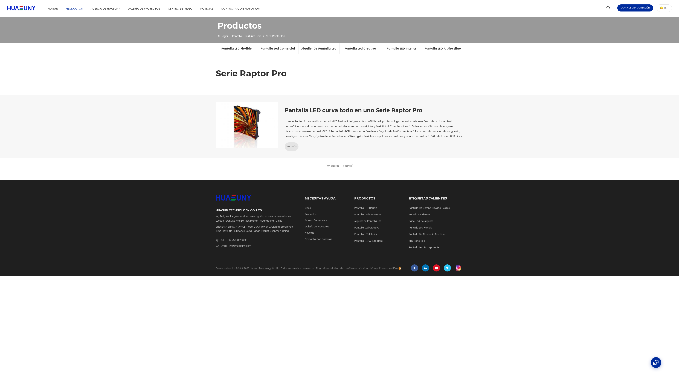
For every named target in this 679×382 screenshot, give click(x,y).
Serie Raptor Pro (275, 36)
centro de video (180, 8)
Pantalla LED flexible (236, 48)
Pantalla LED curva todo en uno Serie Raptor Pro (353, 110)
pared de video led (420, 215)
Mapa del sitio (330, 268)
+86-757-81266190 (236, 240)
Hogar (53, 8)
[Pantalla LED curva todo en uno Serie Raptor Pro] (247, 125)
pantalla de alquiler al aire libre (427, 234)
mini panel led (417, 241)
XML (342, 268)
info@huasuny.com (240, 246)
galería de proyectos (144, 8)
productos (311, 214)
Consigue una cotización (635, 8)
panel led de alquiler (421, 221)
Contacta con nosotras (240, 8)
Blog (318, 268)
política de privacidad (357, 268)
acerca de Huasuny (105, 8)
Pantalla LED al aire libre (247, 36)
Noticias (206, 8)
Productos (74, 8)
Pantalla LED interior (401, 48)
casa (308, 208)
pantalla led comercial (278, 48)
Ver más (291, 146)
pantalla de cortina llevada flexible (429, 208)
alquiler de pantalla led (318, 48)
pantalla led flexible (420, 228)
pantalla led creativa (360, 48)
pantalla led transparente (424, 248)
